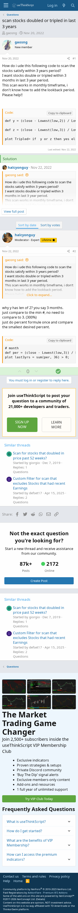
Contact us (11, 876)
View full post (14, 211)
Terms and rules (34, 876)
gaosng (11, 33)
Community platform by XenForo (37, 889)
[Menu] (6, 5)
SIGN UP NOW (22, 424)
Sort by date (27, 225)
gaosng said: (14, 175)
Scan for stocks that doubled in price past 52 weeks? (38, 455)
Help (6, 881)
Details (40, 899)
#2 (74, 251)
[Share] (68, 58)
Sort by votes (50, 225)
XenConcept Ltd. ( (27, 899)
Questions (20, 472)
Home (18, 881)
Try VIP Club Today (39, 799)
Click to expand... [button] (39, 295)
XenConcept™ (66, 895)
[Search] (72, 5)
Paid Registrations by (35, 892)
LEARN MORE (56, 424)
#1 (74, 58)
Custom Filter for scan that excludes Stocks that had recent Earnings (39, 483)
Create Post (39, 580)
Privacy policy (59, 876)
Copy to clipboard (59, 113)
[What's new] (64, 5)
